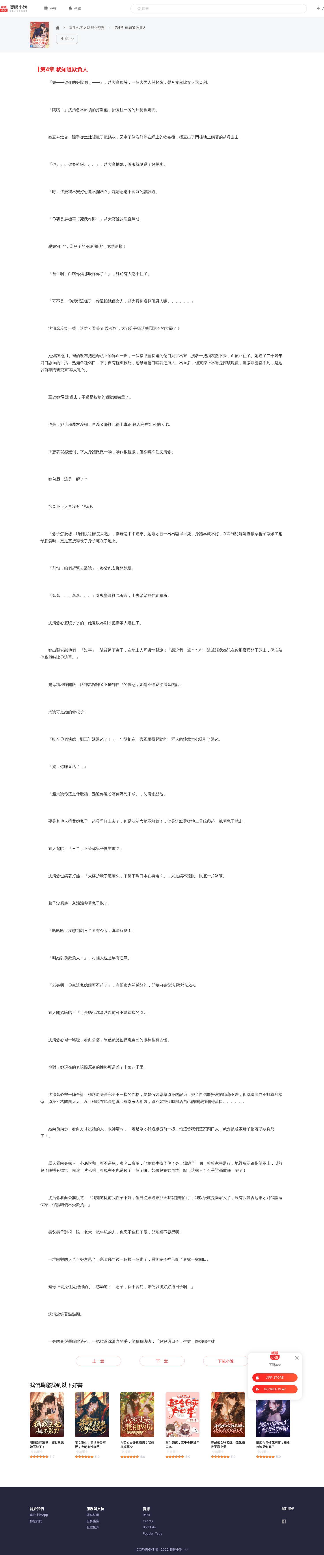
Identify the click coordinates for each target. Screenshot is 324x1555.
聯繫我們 (36, 1521)
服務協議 (93, 1521)
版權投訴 (93, 1527)
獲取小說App (39, 1515)
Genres (148, 1521)
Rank (146, 1515)
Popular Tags (152, 1533)
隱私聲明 (93, 1515)
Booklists (149, 1527)
